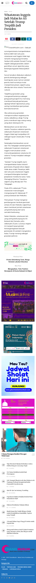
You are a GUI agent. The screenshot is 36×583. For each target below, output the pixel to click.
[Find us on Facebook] (1, 578)
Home (5, 11)
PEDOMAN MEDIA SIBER (24, 567)
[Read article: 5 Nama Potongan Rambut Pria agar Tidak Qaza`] (18, 440)
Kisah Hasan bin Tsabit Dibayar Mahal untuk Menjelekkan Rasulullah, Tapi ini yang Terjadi (19, 513)
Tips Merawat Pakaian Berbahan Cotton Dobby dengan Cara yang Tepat (19, 465)
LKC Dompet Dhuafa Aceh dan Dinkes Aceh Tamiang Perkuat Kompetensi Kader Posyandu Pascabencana (20, 482)
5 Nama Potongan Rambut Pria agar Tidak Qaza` (13, 455)
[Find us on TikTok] (12, 578)
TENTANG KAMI (11, 567)
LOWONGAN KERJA (15, 569)
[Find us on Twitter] (4, 578)
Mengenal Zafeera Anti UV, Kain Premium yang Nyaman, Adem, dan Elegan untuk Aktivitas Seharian (20, 531)
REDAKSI (5, 569)
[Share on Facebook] (12, 39)
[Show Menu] (2, 3)
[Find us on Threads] (14, 578)
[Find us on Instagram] (6, 578)
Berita (10, 11)
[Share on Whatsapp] (23, 39)
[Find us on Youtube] (9, 578)
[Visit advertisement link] (18, 246)
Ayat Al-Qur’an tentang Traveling (17, 490)
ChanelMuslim (13, 557)
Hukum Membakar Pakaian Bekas (18, 505)
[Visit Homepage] (17, 3)
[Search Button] (26, 3)
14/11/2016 (7, 34)
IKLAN (3, 567)
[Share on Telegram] (29, 39)
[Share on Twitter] (18, 39)
